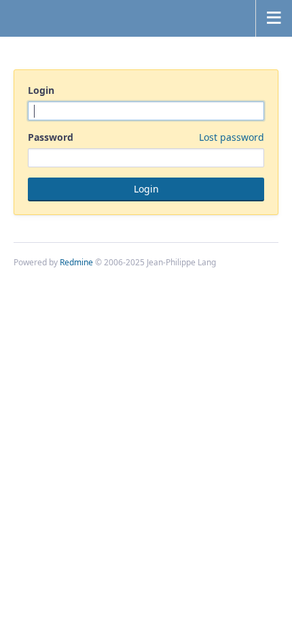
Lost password (231, 137)
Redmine (76, 262)
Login (41, 90)
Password (146, 137)
